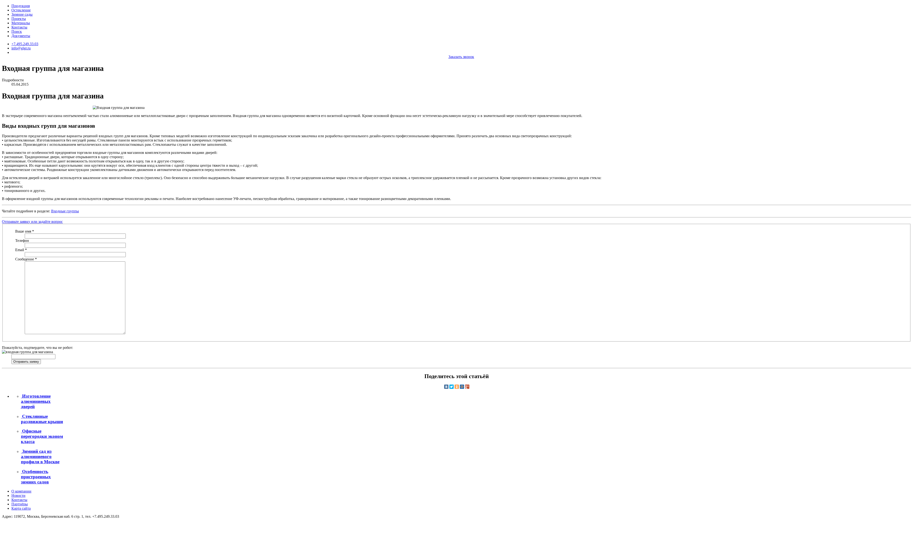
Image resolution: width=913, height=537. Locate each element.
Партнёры (19, 504)
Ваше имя (24, 231)
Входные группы (65, 211)
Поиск (16, 31)
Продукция (20, 6)
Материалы (20, 23)
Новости (18, 495)
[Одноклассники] (457, 387)
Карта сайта (21, 508)
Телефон (22, 241)
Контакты (19, 27)
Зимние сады (22, 14)
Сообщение (26, 259)
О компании (21, 491)
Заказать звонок (461, 57)
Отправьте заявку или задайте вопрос (32, 222)
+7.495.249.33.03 (24, 44)
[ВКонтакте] (446, 387)
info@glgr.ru (21, 48)
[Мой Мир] (462, 387)
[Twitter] (451, 387)
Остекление (21, 10)
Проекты (18, 19)
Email (21, 250)
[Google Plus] (467, 387)
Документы (20, 36)
